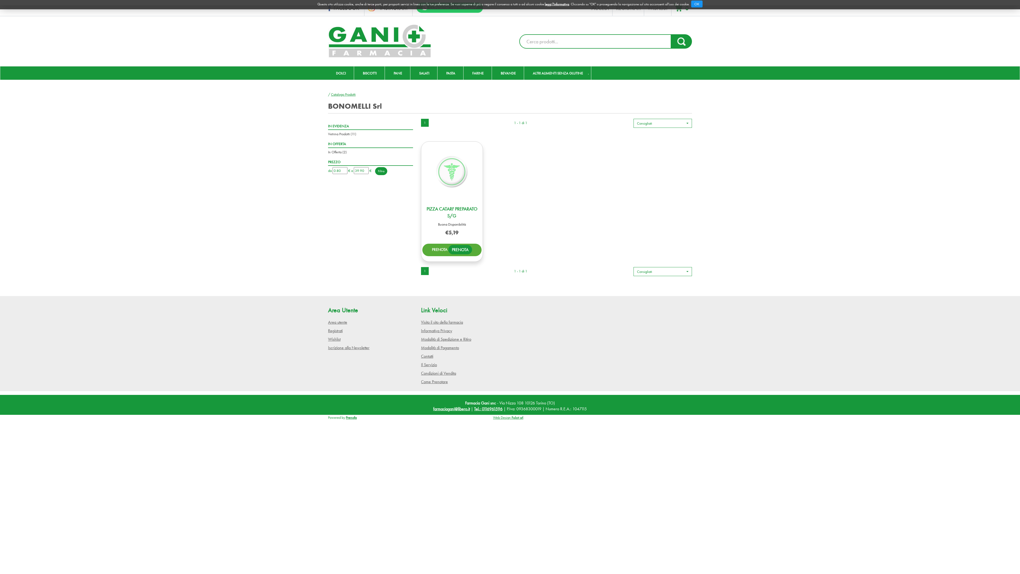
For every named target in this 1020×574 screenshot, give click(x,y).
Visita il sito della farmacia (442, 322)
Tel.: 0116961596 (488, 409)
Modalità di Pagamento (440, 348)
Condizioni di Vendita (438, 373)
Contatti (427, 356)
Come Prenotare (434, 382)
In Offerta (337, 152)
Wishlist (334, 339)
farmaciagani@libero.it (451, 409)
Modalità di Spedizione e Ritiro (446, 339)
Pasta (450, 73)
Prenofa (351, 417)
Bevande (508, 73)
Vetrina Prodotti (342, 134)
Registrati (335, 331)
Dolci (341, 73)
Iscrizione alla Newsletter (348, 348)
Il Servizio (429, 365)
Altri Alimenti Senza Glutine (558, 73)
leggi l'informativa (557, 4)
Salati (424, 73)
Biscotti (370, 73)
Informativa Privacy (436, 331)
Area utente (337, 322)
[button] (663, 123)
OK (696, 4)
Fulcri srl (517, 417)
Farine (478, 73)
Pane (398, 73)
